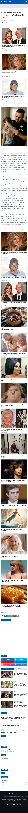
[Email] (17, 616)
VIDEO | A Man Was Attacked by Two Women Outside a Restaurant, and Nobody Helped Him (14, 731)
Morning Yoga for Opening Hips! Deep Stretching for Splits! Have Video (20, 694)
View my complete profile (9, 751)
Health (3, 760)
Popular (7, 668)
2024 (14, 742)
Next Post (24, 652)
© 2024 (16, 808)
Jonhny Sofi (7, 749)
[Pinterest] (14, 616)
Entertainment (5, 758)
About (10, 811)
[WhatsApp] (6, 22)
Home (6, 811)
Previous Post (4, 652)
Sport (3, 764)
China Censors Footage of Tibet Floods (10, 725)
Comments (20, 668)
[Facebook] (2, 22)
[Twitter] (4, 22)
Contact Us (15, 811)
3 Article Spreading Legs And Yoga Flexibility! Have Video (20, 675)
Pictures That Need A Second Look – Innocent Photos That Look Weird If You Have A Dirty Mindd (20, 704)
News (4, 612)
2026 (14, 739)
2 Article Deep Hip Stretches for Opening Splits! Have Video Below (20, 684)
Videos (3, 766)
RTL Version (21, 811)
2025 (14, 741)
